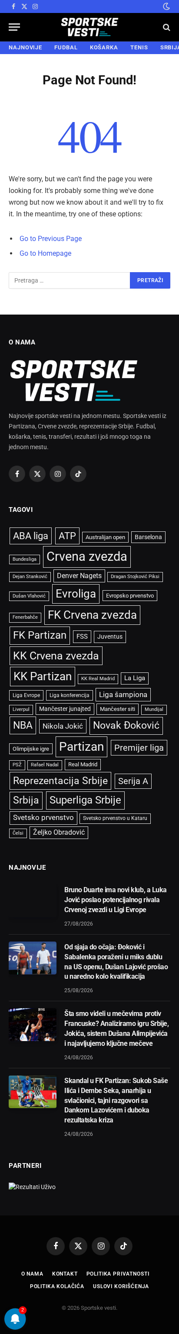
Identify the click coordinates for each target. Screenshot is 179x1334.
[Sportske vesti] (89, 27)
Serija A (133, 781)
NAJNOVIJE (25, 47)
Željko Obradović (59, 832)
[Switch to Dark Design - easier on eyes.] (165, 6)
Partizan (81, 746)
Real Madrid (82, 764)
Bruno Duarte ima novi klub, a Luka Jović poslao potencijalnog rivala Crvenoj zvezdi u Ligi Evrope (115, 900)
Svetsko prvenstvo (43, 817)
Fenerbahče (25, 617)
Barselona (148, 537)
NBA (23, 725)
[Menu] (14, 27)
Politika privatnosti (117, 1274)
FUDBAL (65, 47)
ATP (67, 535)
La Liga (134, 678)
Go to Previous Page (51, 239)
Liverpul (21, 709)
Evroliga (76, 593)
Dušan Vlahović (29, 596)
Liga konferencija (70, 695)
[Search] (165, 27)
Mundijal (154, 709)
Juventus (110, 636)
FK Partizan (39, 635)
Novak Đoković (126, 725)
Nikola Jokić (63, 726)
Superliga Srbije (85, 800)
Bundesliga (24, 559)
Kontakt (65, 1274)
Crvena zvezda (86, 556)
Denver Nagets (79, 576)
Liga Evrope (26, 695)
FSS (82, 636)
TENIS (139, 47)
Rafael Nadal (45, 765)
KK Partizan (42, 676)
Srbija (26, 800)
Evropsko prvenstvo (130, 595)
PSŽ (17, 765)
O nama (32, 1274)
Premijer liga (139, 748)
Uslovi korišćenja (121, 1286)
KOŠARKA (104, 47)
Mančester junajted (65, 708)
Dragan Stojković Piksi (135, 576)
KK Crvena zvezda (56, 655)
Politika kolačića (57, 1286)
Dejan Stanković (30, 576)
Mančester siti (117, 709)
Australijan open (105, 537)
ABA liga (30, 535)
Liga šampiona (123, 694)
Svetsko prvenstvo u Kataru (115, 818)
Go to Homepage (45, 253)
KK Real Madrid (98, 678)
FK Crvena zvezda (92, 614)
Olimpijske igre (31, 749)
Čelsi (18, 833)
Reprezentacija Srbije (60, 781)
